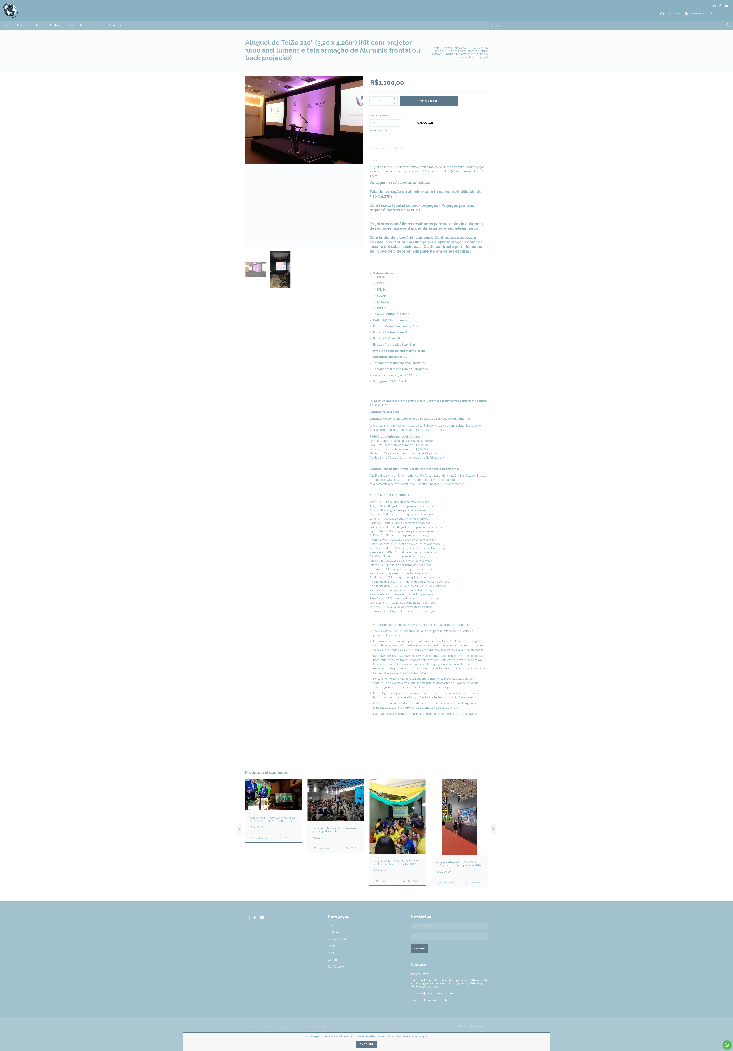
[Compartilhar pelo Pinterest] (402, 148)
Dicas (83, 25)
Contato (97, 25)
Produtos (23, 25)
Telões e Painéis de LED (456, 47)
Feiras (69, 25)
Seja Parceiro (118, 25)
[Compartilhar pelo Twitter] (396, 148)
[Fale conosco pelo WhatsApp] (727, 1044)
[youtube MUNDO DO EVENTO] (726, 6)
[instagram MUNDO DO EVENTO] (714, 6)
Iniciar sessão (697, 14)
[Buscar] (728, 25)
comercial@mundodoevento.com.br (398, 484)
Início (7, 25)
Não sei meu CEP (378, 130)
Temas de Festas (47, 25)
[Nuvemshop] (472, 1027)
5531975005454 (420, 973)
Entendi (366, 1044)
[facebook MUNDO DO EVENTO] (720, 6)
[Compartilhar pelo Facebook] (389, 148)
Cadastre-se (672, 14)
